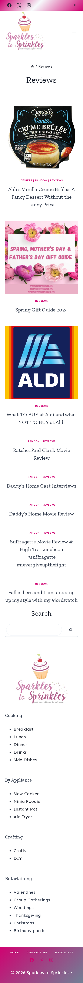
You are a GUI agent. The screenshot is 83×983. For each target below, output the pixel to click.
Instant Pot (25, 809)
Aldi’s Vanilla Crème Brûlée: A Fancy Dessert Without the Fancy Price (41, 197)
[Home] (32, 66)
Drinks (20, 752)
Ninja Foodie (27, 801)
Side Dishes (25, 759)
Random (41, 180)
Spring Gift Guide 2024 (41, 310)
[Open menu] (74, 31)
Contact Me (37, 952)
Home (14, 952)
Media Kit (64, 952)
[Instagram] (29, 5)
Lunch (20, 736)
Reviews (56, 180)
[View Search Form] (75, 5)
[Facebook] (9, 5)
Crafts (20, 850)
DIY (18, 858)
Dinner (20, 744)
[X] (19, 5)
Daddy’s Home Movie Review (41, 514)
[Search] (70, 630)
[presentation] (41, 137)
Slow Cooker (26, 793)
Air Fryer (23, 816)
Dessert (26, 180)
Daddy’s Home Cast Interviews (41, 486)
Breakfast (24, 729)
